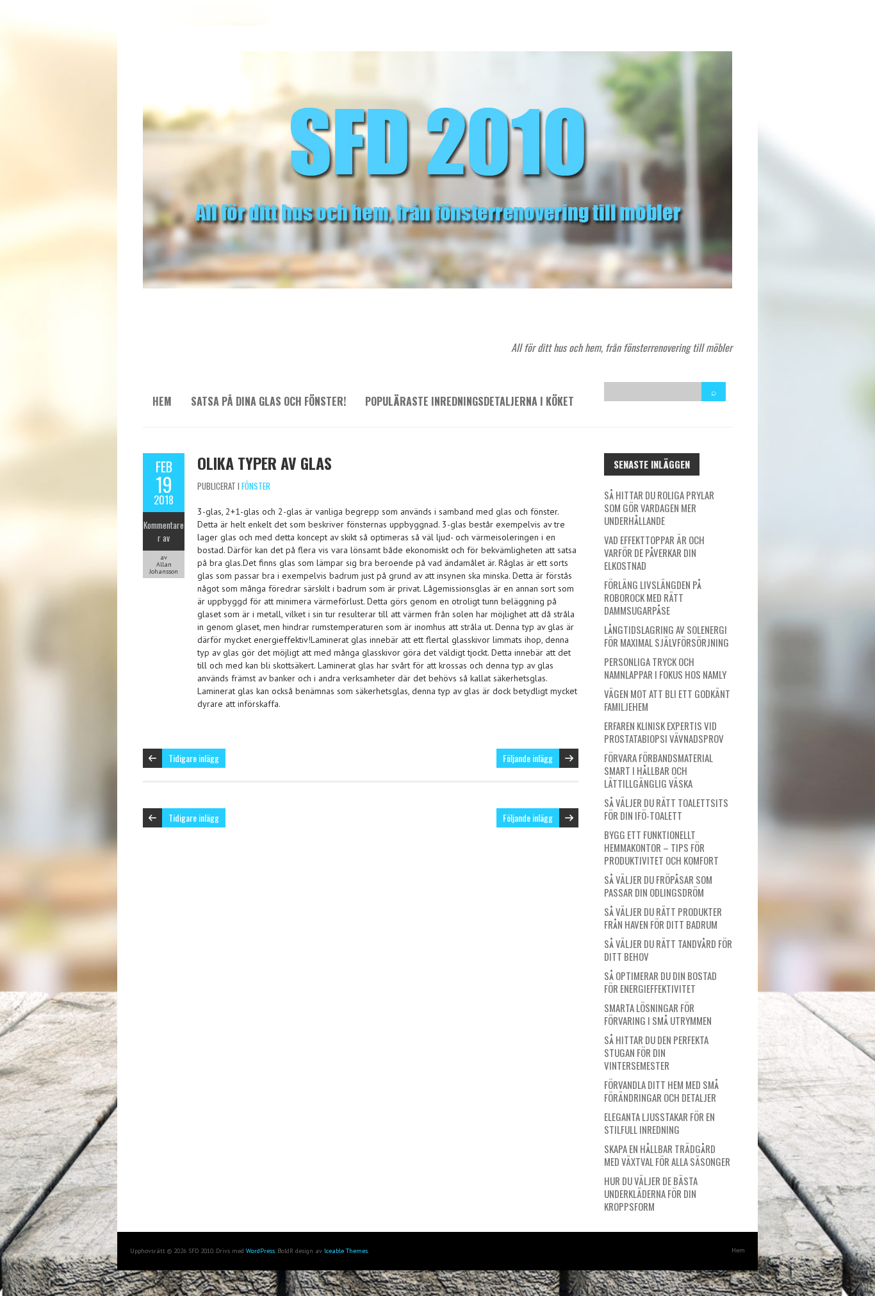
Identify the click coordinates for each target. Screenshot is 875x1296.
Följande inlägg (528, 758)
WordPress (260, 1251)
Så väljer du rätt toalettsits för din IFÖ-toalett (666, 808)
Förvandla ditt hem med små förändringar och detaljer (661, 1090)
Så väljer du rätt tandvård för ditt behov (668, 949)
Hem (162, 401)
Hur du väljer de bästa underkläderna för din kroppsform (651, 1193)
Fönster (255, 485)
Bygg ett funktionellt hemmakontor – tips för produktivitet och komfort (661, 847)
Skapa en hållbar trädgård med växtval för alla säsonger (667, 1155)
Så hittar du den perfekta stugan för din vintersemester (656, 1052)
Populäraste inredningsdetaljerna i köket (469, 401)
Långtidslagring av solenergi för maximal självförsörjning (666, 635)
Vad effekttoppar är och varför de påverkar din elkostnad (654, 552)
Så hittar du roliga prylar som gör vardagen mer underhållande (659, 508)
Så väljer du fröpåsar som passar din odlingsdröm (658, 885)
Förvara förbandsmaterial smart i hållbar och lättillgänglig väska (658, 770)
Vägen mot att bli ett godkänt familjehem (667, 699)
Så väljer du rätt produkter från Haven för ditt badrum (663, 917)
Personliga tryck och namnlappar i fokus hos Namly (665, 667)
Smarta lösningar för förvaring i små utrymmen (658, 1014)
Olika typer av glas (264, 462)
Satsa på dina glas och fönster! (268, 401)
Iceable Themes (346, 1251)
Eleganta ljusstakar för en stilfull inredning (659, 1122)
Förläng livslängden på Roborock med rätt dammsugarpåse (652, 597)
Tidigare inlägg (193, 758)
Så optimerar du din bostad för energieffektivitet (660, 981)
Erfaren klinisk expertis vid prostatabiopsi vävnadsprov (664, 732)
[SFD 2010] (437, 57)
